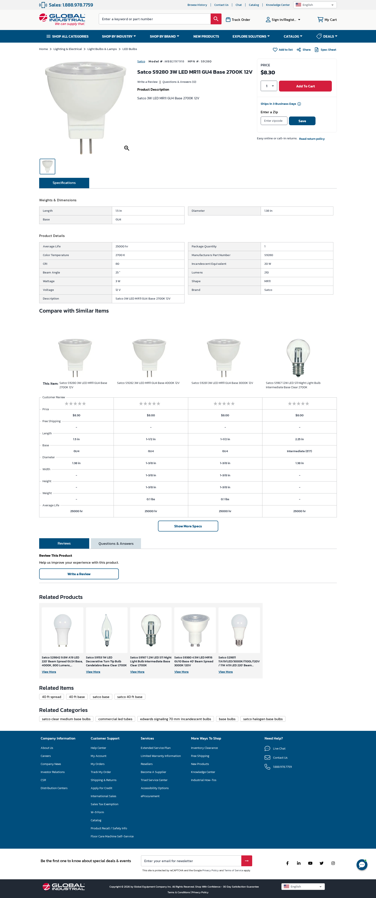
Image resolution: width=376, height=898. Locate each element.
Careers (46, 756)
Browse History (197, 5)
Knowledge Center (278, 5)
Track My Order (101, 772)
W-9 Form (97, 812)
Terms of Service (233, 870)
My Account (98, 756)
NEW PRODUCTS (206, 36)
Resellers (147, 764)
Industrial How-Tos (203, 780)
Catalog (254, 5)
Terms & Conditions (179, 892)
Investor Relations (53, 772)
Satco (141, 61)
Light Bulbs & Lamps (102, 48)
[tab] (64, 183)
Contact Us (221, 5)
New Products (200, 764)
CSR (43, 780)
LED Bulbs (130, 48)
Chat (239, 5)
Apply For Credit (101, 788)
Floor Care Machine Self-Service (112, 836)
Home (43, 48)
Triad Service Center (154, 780)
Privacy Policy (210, 870)
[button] (315, 5)
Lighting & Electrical (68, 48)
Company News (51, 764)
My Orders (97, 764)
